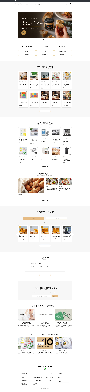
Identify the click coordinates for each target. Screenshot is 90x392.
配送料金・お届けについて (37, 376)
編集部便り (60, 384)
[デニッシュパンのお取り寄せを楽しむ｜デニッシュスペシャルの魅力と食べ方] (65, 181)
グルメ (27, 222)
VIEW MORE (45, 111)
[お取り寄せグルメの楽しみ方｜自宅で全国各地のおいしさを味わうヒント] (52, 181)
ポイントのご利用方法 (49, 380)
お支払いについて (24, 384)
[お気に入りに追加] (27, 72)
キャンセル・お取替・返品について (38, 381)
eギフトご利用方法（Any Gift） (37, 380)
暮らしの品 (56, 218)
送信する (37, 4)
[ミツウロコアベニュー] (21, 4)
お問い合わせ (35, 383)
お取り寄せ (33, 218)
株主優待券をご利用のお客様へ (37, 377)
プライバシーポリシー (24, 380)
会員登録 (59, 376)
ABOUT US (23, 376)
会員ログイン (60, 377)
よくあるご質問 (23, 383)
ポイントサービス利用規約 (49, 377)
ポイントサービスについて (49, 376)
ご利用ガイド (23, 381)
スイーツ (45, 222)
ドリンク (63, 222)
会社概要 (34, 384)
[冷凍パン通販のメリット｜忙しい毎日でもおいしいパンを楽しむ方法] (31, 185)
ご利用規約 (23, 377)
